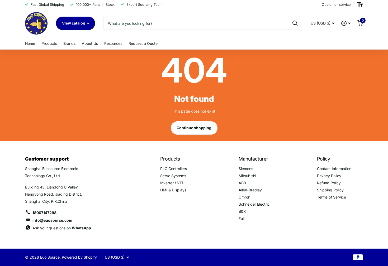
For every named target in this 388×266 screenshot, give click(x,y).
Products (49, 43)
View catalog (74, 23)
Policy (323, 159)
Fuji (241, 218)
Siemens (246, 168)
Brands (69, 43)
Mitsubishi (247, 175)
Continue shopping (194, 127)
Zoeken (295, 23)
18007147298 (44, 212)
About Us (90, 43)
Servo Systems (173, 175)
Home (30, 43)
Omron (244, 197)
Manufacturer (253, 159)
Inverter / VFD (172, 183)
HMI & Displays (173, 190)
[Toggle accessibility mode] (360, 4)
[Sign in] (346, 23)
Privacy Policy (329, 175)
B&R (242, 211)
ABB (242, 183)
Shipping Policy (330, 190)
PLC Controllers (173, 168)
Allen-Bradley (250, 190)
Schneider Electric (254, 204)
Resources (113, 43)
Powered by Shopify (79, 257)
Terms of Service (331, 197)
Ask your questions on (61, 228)
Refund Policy (329, 183)
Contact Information (334, 168)
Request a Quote (143, 43)
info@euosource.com (52, 220)
